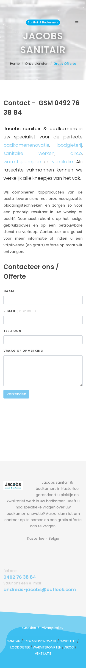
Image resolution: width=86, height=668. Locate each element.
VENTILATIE (43, 653)
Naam (8, 291)
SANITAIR (14, 641)
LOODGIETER (20, 647)
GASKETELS (68, 641)
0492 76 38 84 (19, 577)
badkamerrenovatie (26, 145)
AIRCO (69, 647)
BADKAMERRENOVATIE (40, 641)
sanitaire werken (29, 153)
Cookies (29, 627)
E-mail (19, 311)
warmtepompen (22, 161)
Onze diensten (36, 63)
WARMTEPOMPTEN (47, 647)
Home (15, 63)
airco (76, 153)
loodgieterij (69, 145)
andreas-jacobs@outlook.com (39, 589)
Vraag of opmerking (23, 350)
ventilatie (62, 161)
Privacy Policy (52, 627)
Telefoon (12, 331)
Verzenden (16, 394)
